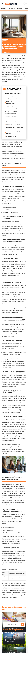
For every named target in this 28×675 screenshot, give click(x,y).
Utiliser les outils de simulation (14, 122)
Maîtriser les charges (11, 116)
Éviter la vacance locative (12, 119)
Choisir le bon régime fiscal (13, 124)
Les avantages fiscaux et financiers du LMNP (14, 128)
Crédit (5, 40)
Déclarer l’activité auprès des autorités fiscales (13, 102)
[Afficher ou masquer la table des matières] (23, 89)
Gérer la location (10, 106)
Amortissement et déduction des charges (14, 132)
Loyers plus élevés (11, 136)
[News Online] (11, 3)
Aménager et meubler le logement (15, 99)
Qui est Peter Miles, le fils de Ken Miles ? (13, 640)
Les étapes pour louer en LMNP (13, 93)
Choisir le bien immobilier (12, 96)
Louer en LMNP (6, 170)
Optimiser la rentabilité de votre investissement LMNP (13, 112)
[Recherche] (21, 3)
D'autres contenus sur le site (14, 608)
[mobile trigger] (3, 3)
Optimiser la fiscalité (11, 109)
